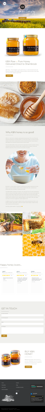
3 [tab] (12, 295)
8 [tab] (19, 295)
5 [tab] (15, 295)
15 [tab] (28, 295)
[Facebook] (16, 393)
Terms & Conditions (5, 389)
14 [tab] (27, 295)
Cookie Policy (18, 409)
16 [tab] (29, 295)
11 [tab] (23, 295)
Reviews (17, 382)
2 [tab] (11, 295)
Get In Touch (4, 387)
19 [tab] (33, 295)
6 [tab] (16, 295)
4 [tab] (13, 295)
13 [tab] (25, 295)
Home (3, 382)
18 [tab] (32, 295)
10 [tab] (21, 295)
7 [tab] (17, 295)
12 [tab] (24, 295)
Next (44, 281)
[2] (34, 234)
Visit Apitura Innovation (19, 387)
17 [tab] (31, 295)
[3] (11, 213)
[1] (34, 212)
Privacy (15, 409)
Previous (0, 281)
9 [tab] (20, 295)
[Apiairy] (3, 212)
